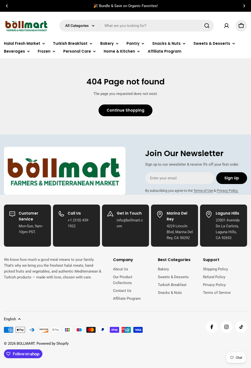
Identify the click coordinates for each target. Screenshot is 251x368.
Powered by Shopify (53, 343)
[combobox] (136, 26)
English (10, 319)
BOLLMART (26, 343)
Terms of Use (203, 191)
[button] (7, 6)
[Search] (207, 26)
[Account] (226, 26)
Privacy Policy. (227, 191)
